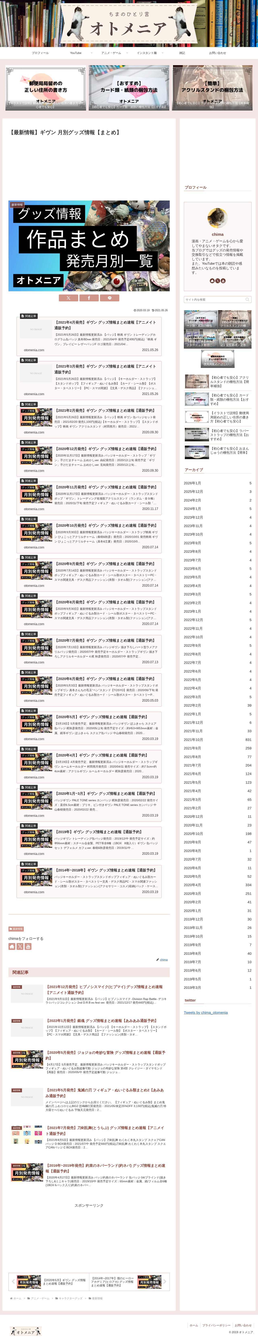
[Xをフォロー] (20, 946)
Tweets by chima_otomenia (206, 1013)
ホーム (194, 1325)
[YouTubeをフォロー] (28, 946)
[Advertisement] (89, 167)
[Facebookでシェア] (89, 298)
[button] (247, 299)
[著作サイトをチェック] (11, 946)
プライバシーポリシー (216, 1325)
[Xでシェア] (68, 298)
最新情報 (18, 929)
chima (218, 234)
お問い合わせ (243, 1325)
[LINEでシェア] (109, 298)
